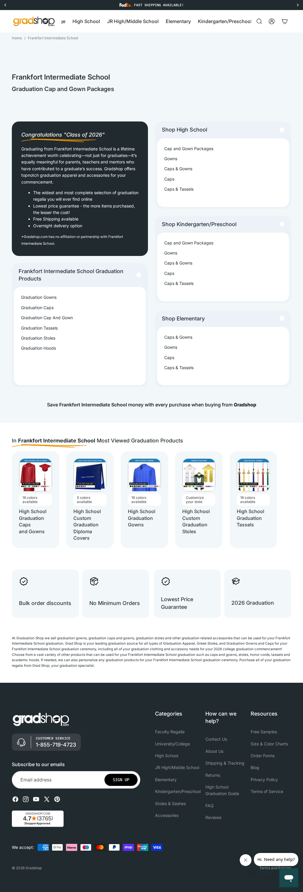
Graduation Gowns (39, 297)
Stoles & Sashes (170, 803)
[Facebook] (15, 799)
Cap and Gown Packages (188, 148)
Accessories (166, 815)
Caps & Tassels (179, 189)
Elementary (166, 779)
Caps (169, 178)
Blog (255, 767)
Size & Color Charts (269, 743)
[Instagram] (25, 799)
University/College (172, 743)
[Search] (259, 21)
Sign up (121, 779)
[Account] (271, 21)
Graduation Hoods (38, 348)
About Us (214, 751)
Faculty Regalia (170, 731)
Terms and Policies (275, 868)
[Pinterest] (57, 799)
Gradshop (33, 868)
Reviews (213, 817)
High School (166, 755)
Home (17, 38)
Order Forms (263, 755)
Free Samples (264, 731)
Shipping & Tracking (224, 763)
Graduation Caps (37, 307)
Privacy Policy (264, 779)
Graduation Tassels (39, 327)
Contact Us (216, 739)
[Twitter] (46, 799)
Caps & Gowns (178, 168)
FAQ (209, 805)
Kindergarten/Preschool (178, 791)
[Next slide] (286, 499)
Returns (212, 775)
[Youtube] (36, 799)
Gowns (170, 158)
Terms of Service (267, 791)
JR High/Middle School (177, 767)
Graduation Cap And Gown (47, 317)
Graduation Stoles (38, 337)
